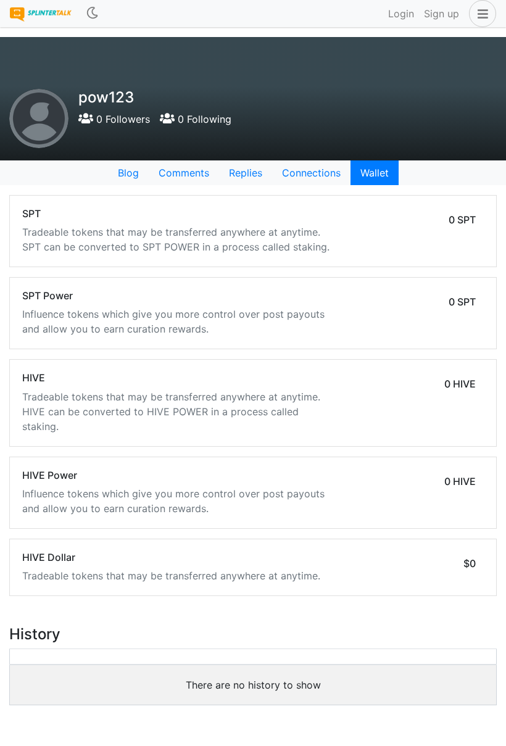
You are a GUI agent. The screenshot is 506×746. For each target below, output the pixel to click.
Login (401, 13)
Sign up (441, 13)
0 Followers (121, 119)
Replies (245, 173)
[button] (480, 13)
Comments (184, 173)
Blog (128, 173)
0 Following (203, 119)
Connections (311, 173)
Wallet (374, 173)
